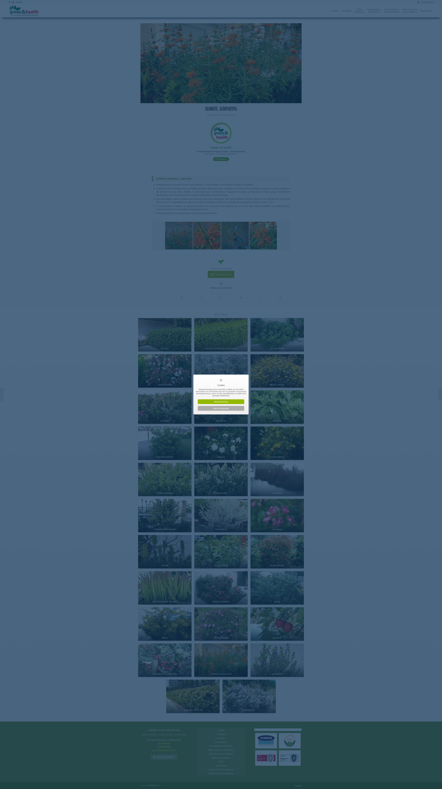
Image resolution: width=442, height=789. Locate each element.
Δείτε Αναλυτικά (221, 408)
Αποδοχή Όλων (221, 401)
